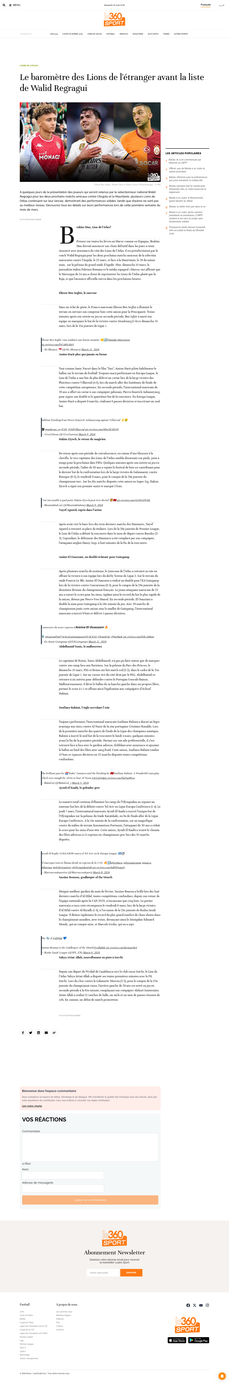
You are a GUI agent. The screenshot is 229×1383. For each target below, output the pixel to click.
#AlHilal (57, 938)
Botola (22, 1319)
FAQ (58, 1322)
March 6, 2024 (91, 952)
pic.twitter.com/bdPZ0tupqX (109, 867)
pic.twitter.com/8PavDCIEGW (102, 429)
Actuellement (25, 34)
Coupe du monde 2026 (72, 34)
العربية (221, 5)
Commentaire (31, 1131)
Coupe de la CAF (27, 1330)
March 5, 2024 (80, 782)
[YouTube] (201, 1305)
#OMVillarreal (76, 429)
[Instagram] (207, 1304)
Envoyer (131, 1272)
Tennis (166, 34)
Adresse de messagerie (37, 1182)
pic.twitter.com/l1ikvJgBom (138, 636)
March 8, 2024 (101, 872)
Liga (22, 1340)
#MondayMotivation (118, 340)
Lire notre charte (32, 1106)
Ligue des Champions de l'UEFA (34, 1333)
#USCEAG (91, 636)
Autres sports (181, 34)
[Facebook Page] (188, 1305)
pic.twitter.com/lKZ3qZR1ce (119, 778)
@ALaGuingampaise (73, 636)
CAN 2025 (54, 34)
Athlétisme (138, 34)
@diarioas (46, 867)
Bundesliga (25, 1355)
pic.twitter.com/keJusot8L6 (121, 947)
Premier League (26, 1344)
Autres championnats (29, 1358)
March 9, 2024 (87, 434)
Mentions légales (63, 1315)
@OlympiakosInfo (82, 867)
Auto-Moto (153, 34)
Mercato (124, 34)
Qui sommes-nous (64, 1312)
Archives (60, 1330)
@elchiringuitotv (62, 867)
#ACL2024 (97, 778)
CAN (22, 1312)
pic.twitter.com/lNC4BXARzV (57, 344)
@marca (146, 862)
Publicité (60, 1319)
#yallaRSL (99, 947)
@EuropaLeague (132, 862)
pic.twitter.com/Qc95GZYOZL (133, 500)
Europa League (26, 1337)
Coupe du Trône (26, 1322)
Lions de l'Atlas (94, 34)
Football (110, 34)
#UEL (64, 429)
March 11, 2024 (90, 349)
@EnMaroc (116, 862)
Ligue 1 (23, 1351)
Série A (23, 1348)
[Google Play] (198, 1339)
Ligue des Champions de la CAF (34, 1326)
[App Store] (177, 1339)
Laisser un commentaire (90, 1200)
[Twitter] (194, 1305)
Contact (59, 1326)
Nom (25, 1169)
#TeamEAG (104, 636)
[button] (222, 1376)
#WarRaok (117, 636)
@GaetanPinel (53, 636)
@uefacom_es (52, 429)
